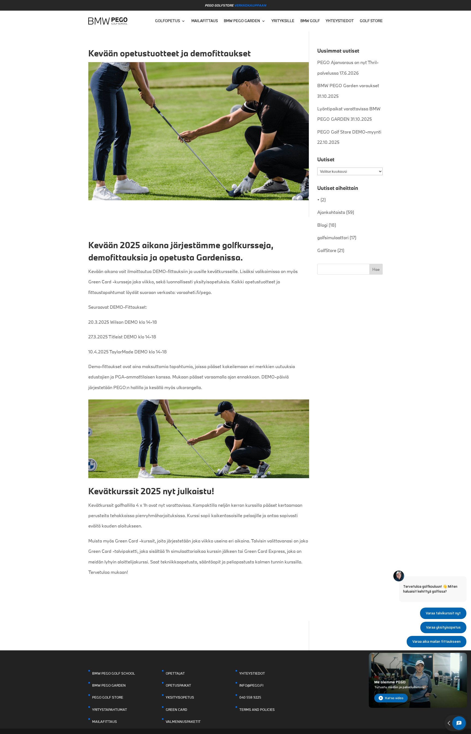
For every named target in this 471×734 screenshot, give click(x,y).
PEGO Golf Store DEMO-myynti (349, 132)
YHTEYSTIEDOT (340, 21)
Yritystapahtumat (109, 709)
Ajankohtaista (331, 212)
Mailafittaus (104, 721)
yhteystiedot (252, 673)
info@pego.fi (251, 685)
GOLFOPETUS (167, 21)
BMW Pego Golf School (113, 673)
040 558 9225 (250, 697)
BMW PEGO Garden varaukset (348, 85)
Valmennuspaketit (183, 721)
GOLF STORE (371, 21)
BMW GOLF (310, 21)
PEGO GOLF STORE (107, 697)
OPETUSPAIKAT (178, 685)
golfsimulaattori (333, 237)
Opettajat (175, 673)
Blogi (322, 225)
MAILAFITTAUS (204, 21)
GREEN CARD (176, 709)
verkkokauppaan (250, 5)
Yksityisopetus (180, 697)
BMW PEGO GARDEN (242, 21)
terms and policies (257, 709)
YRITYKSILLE (282, 21)
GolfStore (326, 250)
